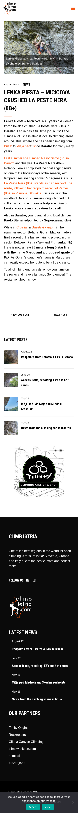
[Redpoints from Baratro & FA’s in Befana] (11, 357)
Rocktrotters (17, 734)
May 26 (25, 398)
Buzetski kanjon (43, 227)
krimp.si (14, 755)
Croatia (21, 227)
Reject (48, 807)
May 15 (25, 422)
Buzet (8, 146)
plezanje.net (17, 763)
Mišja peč (23, 146)
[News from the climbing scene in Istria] (11, 428)
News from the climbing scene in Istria (46, 428)
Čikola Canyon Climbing (26, 741)
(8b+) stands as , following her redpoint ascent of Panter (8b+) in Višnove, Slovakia (38, 188)
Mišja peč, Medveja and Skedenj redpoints (39, 682)
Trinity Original (19, 727)
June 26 (25, 374)
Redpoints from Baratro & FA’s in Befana (47, 357)
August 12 (26, 351)
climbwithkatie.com (22, 748)
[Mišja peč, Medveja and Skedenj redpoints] (11, 404)
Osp (34, 146)
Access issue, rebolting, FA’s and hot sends (40, 666)
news (26, 84)
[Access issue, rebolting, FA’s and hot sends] (11, 380)
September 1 (11, 84)
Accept (33, 807)
